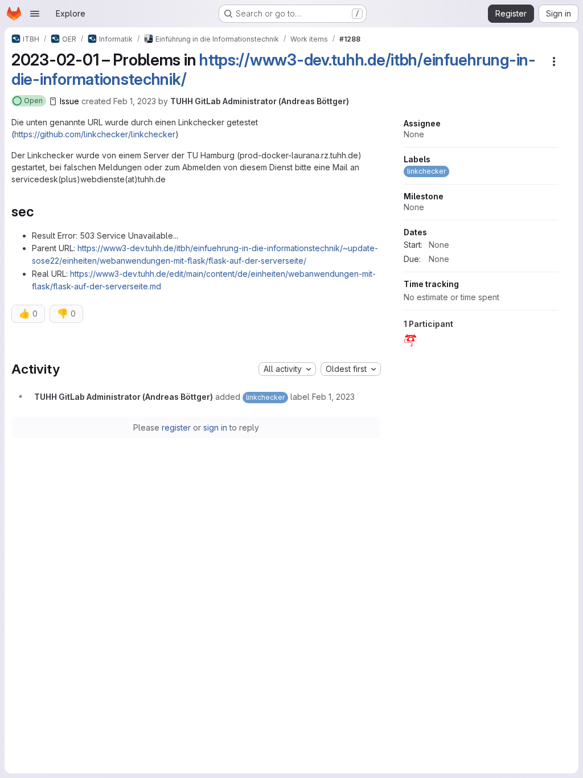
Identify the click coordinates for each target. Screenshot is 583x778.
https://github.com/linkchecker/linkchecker (94, 134)
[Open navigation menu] (35, 14)
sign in (215, 427)
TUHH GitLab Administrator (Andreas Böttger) (259, 101)
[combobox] (287, 369)
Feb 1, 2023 (134, 101)
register (176, 427)
